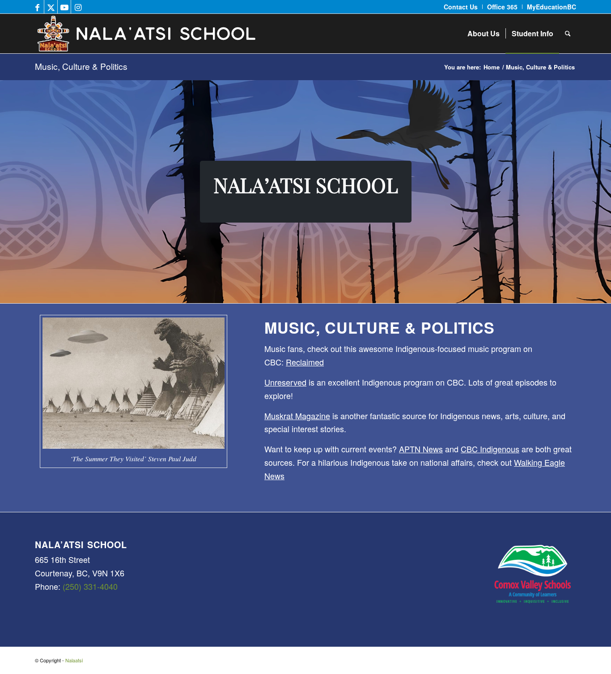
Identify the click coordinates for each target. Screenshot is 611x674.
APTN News (421, 449)
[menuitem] (461, 6)
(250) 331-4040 (90, 586)
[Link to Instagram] (78, 6)
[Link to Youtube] (64, 6)
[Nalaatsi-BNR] (183, 33)
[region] (305, 191)
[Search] (568, 33)
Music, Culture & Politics (81, 66)
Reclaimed (305, 362)
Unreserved (285, 382)
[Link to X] (50, 6)
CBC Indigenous (490, 449)
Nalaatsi (74, 660)
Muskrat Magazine (297, 415)
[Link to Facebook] (37, 6)
